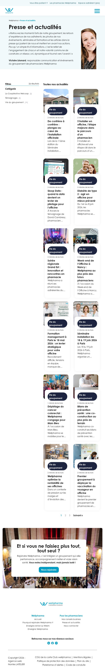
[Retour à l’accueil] (52, 603)
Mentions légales (82, 657)
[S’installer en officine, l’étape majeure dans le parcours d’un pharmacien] (86, 122)
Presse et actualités (71, 622)
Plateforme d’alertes (52, 665)
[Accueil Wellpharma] (9, 11)
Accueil (37, 619)
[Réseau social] (48, 643)
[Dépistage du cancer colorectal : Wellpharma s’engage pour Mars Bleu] (56, 407)
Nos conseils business (71, 619)
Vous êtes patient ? (39, 3)
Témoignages (13, 98)
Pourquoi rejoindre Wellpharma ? (38, 622)
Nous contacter (71, 626)
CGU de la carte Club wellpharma (53, 657)
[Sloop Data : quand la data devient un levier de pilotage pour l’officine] (56, 192)
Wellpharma (13, 20)
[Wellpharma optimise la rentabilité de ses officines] (56, 477)
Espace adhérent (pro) (89, 3)
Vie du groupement (16, 102)
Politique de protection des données (56, 661)
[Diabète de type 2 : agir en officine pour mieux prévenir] (86, 192)
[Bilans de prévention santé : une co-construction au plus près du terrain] (86, 407)
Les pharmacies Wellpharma (63, 3)
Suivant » (78, 515)
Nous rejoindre (48, 569)
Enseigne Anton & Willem (37, 626)
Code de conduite (75, 665)
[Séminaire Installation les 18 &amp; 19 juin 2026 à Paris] (86, 336)
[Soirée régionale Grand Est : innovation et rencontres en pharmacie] (56, 263)
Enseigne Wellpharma (38, 629)
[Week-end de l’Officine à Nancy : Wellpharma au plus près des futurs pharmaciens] (86, 263)
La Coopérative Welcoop (18, 93)
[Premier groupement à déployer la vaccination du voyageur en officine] (86, 477)
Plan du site (83, 661)
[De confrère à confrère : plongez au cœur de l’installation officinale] (56, 122)
